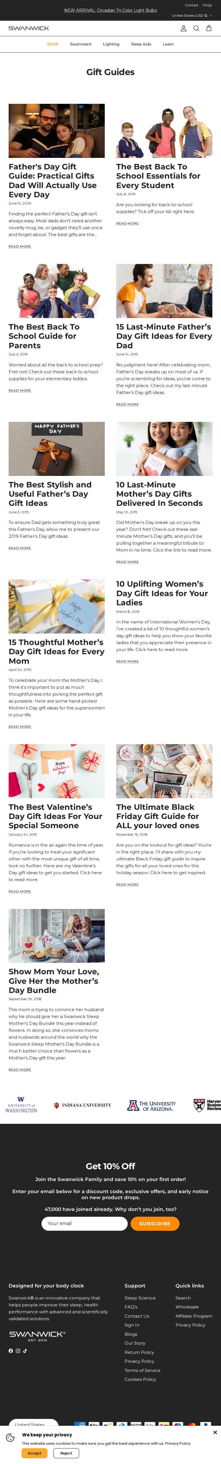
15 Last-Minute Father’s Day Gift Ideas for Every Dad (164, 336)
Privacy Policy (139, 1361)
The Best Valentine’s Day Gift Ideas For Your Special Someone (55, 816)
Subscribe (155, 1223)
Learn (168, 44)
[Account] (182, 28)
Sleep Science (140, 1298)
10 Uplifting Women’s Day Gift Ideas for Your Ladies (162, 593)
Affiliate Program (194, 1316)
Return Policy (139, 1352)
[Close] (215, 1431)
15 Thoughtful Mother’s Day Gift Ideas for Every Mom (56, 652)
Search (183, 1298)
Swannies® (81, 44)
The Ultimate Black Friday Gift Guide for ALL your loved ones (157, 816)
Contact (192, 5)
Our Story (135, 1343)
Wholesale (187, 1307)
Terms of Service (143, 1370)
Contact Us (137, 1316)
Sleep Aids (141, 44)
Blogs (131, 1334)
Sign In (132, 1325)
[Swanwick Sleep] (29, 28)
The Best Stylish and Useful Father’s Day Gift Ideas (50, 494)
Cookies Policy (140, 1379)
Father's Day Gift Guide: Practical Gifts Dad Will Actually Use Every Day (53, 180)
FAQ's (131, 1307)
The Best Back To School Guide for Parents (44, 336)
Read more (20, 246)
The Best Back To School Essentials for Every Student (158, 176)
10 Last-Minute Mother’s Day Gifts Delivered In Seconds (159, 494)
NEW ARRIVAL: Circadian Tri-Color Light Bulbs (110, 10)
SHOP (52, 44)
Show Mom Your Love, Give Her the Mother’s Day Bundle (54, 981)
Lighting (111, 44)
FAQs (207, 5)
